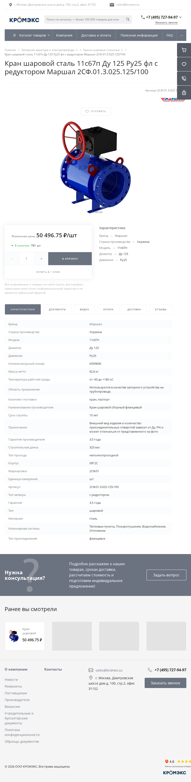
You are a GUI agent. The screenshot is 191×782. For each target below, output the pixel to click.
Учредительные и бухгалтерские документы (19, 718)
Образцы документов (22, 741)
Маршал (121, 236)
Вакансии (12, 706)
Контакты (53, 669)
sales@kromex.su (127, 5)
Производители (17, 700)
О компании (16, 669)
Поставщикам (16, 693)
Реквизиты (13, 686)
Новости (11, 679)
